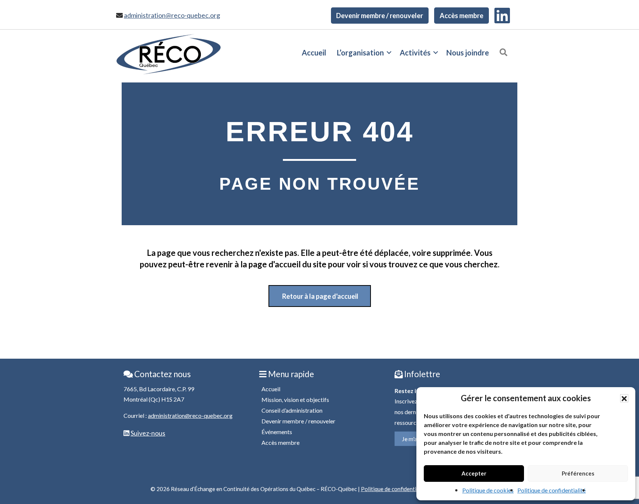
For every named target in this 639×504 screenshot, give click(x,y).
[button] (624, 398)
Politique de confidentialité (551, 490)
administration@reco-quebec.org (172, 15)
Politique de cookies (488, 490)
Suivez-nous (148, 433)
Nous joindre (467, 52)
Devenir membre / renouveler (379, 15)
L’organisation (360, 52)
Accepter (474, 473)
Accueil (314, 52)
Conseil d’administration (291, 410)
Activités (415, 52)
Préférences (578, 473)
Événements (276, 431)
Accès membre (461, 15)
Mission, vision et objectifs (295, 399)
